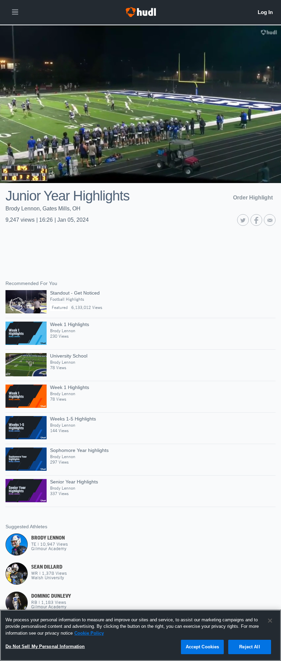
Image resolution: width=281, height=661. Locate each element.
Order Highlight (253, 197)
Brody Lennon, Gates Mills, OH (43, 208)
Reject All (249, 646)
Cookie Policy (89, 633)
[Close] (270, 620)
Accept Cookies (202, 646)
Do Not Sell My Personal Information (45, 646)
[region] (140, 635)
